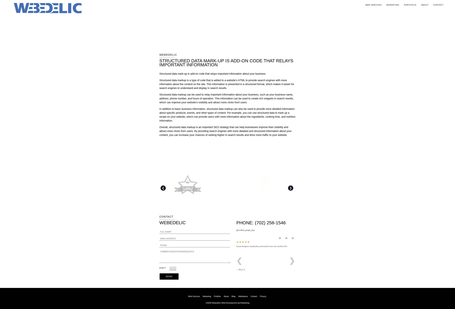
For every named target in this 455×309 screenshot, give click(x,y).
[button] (48, 8)
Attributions (243, 296)
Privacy (263, 296)
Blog (233, 296)
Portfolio (410, 5)
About (425, 5)
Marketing (393, 5)
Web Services (373, 5)
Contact (438, 5)
